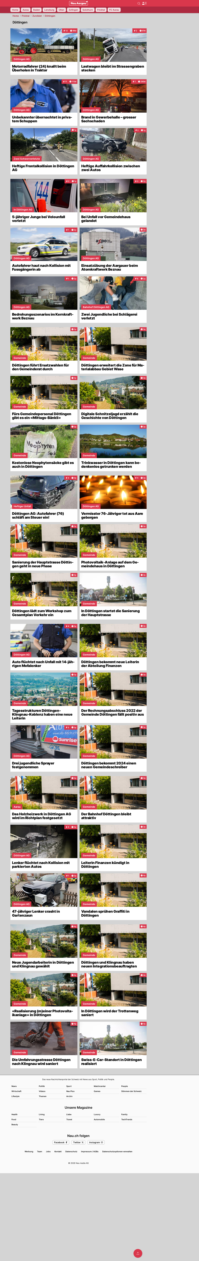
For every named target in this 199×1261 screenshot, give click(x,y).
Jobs (48, 1151)
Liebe (68, 1114)
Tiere (41, 1119)
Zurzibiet (37, 15)
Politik (42, 1086)
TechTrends (126, 1119)
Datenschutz (71, 1151)
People (124, 1086)
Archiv (69, 1096)
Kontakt (58, 1151)
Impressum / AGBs (89, 1151)
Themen (43, 1096)
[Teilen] (137, 1253)
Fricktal (25, 15)
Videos (42, 1091)
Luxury (97, 1114)
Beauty (14, 1124)
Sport (69, 1086)
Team (39, 1151)
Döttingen (50, 15)
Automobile (99, 1119)
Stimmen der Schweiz (131, 1091)
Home (16, 15)
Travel (69, 1119)
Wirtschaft (16, 1091)
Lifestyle (15, 1096)
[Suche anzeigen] (139, 3)
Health (14, 1114)
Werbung (29, 1151)
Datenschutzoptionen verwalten (117, 1151)
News (14, 1086)
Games (97, 1091)
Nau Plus (70, 1091)
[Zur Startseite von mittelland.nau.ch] (78, 3)
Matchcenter (100, 1086)
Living (42, 1114)
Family (124, 1114)
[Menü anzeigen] (144, 3)
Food (13, 1119)
